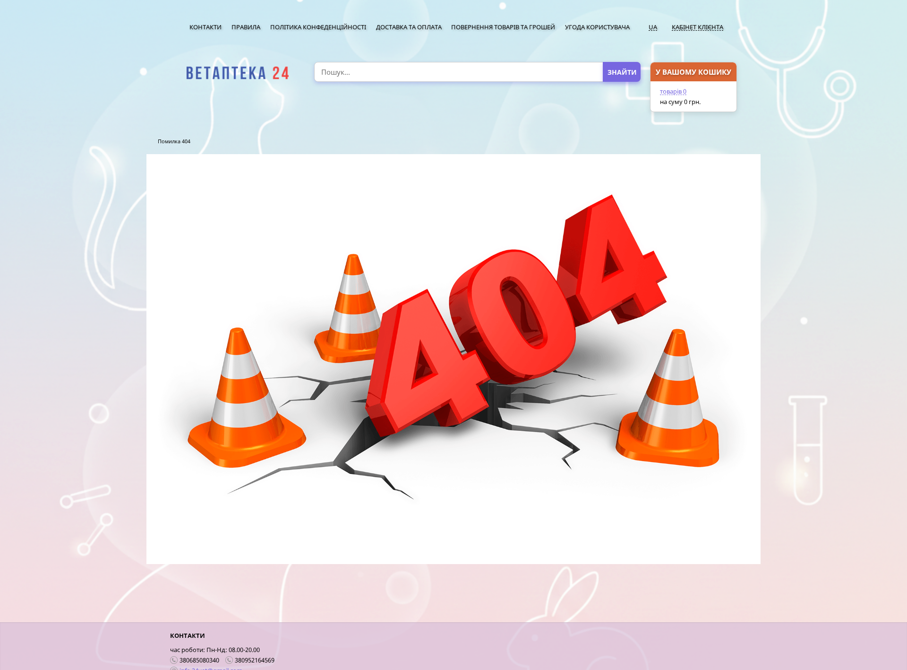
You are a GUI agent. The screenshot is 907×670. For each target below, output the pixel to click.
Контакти (205, 27)
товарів (673, 91)
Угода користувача (597, 27)
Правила (245, 27)
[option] (237, 73)
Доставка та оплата (409, 27)
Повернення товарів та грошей (503, 27)
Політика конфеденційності (318, 27)
